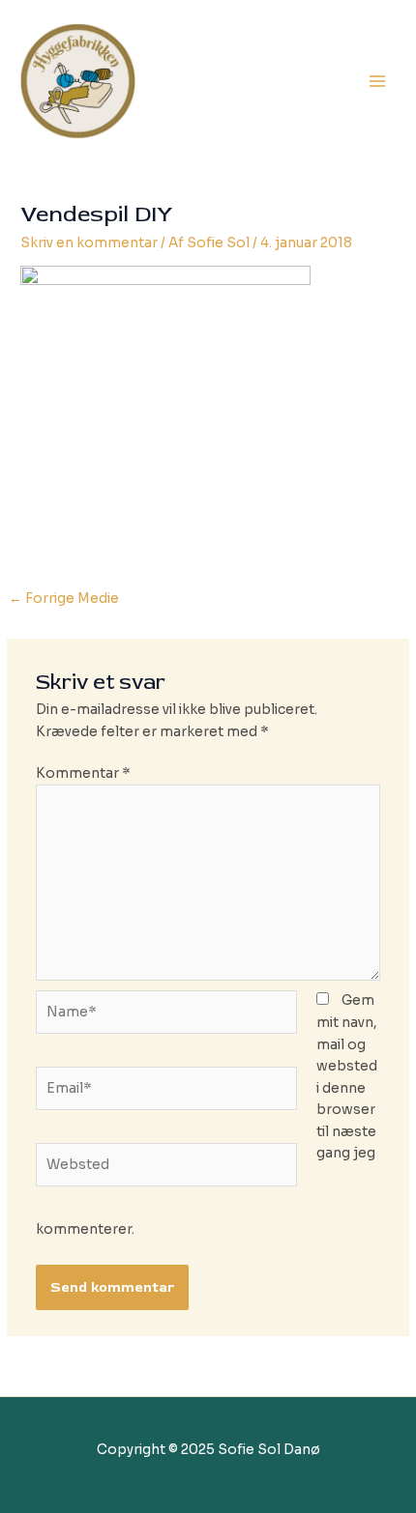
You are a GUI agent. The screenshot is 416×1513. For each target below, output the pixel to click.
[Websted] (167, 1169)
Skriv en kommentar (89, 243)
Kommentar (83, 773)
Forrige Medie (64, 598)
